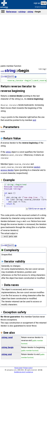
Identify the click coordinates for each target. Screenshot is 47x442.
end (34, 120)
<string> (22, 11)
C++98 (4, 76)
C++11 (11, 76)
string (30, 11)
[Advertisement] (24, 402)
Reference (11, 11)
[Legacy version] (40, 7)
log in (43, 3)
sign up (37, 3)
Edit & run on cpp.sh (37, 208)
